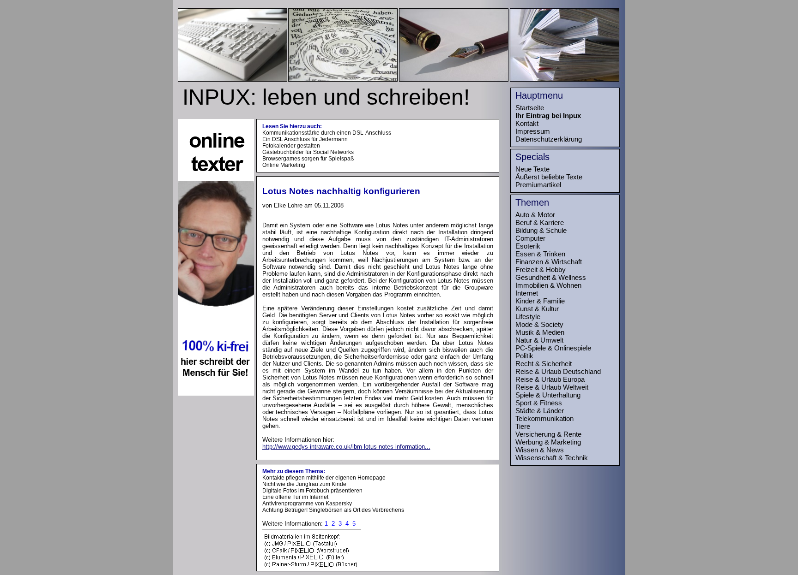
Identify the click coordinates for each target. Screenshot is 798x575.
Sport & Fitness (538, 403)
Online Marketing (283, 165)
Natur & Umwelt (539, 340)
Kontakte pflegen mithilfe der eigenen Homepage (324, 477)
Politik (524, 356)
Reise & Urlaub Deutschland (558, 371)
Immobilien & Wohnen (548, 285)
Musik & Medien (539, 332)
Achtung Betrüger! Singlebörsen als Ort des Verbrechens (333, 510)
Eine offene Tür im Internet (295, 497)
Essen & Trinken (540, 254)
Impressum (532, 131)
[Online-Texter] (216, 393)
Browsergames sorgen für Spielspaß (308, 158)
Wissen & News (539, 450)
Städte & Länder (539, 411)
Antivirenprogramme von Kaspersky (307, 503)
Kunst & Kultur (537, 309)
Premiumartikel (538, 185)
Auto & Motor (535, 215)
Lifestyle (527, 316)
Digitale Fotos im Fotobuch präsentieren (312, 490)
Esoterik (527, 246)
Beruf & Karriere (539, 222)
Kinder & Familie (540, 301)
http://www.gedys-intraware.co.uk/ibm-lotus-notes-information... (346, 446)
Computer (530, 238)
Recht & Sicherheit (543, 364)
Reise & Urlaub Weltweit (551, 387)
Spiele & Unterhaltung (547, 395)
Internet (526, 293)
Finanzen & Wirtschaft (548, 262)
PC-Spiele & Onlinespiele (553, 348)
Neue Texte (532, 169)
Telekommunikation (544, 418)
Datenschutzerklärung (548, 139)
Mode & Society (539, 324)
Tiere (522, 426)
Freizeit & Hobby (540, 269)
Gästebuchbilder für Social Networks (308, 152)
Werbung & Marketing (548, 442)
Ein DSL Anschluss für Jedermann (305, 139)
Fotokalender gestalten (291, 145)
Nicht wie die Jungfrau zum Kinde (304, 484)
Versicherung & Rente (548, 434)
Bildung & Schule (541, 230)
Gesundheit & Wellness (550, 277)
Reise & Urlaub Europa (550, 379)
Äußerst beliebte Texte (548, 177)
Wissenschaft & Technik (551, 458)
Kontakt (526, 123)
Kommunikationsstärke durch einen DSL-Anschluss (326, 133)
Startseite (529, 108)
